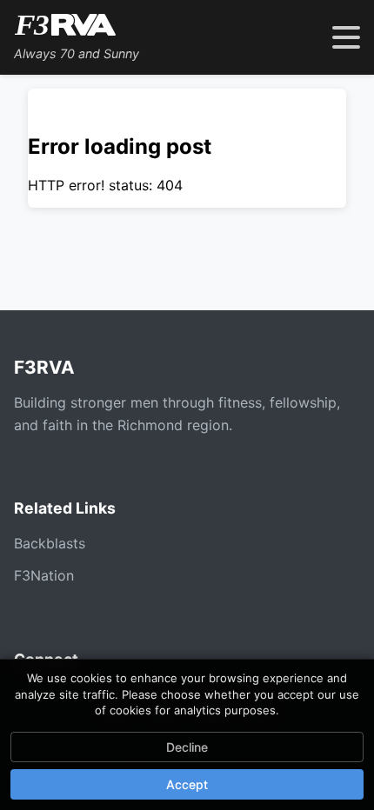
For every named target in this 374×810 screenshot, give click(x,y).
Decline (187, 747)
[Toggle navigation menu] (346, 37)
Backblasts (49, 543)
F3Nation (44, 575)
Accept (187, 784)
